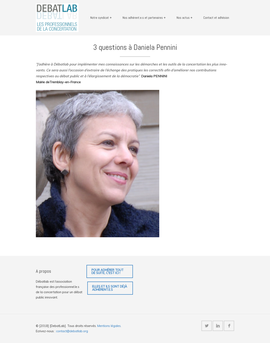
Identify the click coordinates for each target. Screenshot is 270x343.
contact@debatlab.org (72, 331)
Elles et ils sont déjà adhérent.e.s (109, 288)
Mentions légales (109, 326)
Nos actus (183, 17)
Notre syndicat (99, 17)
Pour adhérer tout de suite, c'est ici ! (108, 271)
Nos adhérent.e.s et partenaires (143, 17)
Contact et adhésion (216, 17)
